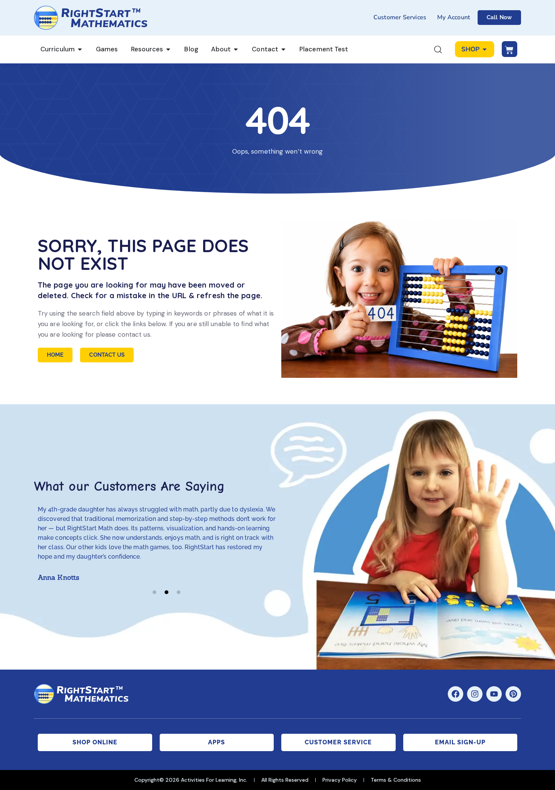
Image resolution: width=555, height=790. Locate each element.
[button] (154, 592)
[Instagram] (475, 694)
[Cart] (509, 49)
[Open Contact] (283, 49)
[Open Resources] (168, 49)
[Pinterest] (513, 694)
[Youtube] (494, 694)
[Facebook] (455, 694)
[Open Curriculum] (80, 49)
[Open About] (236, 49)
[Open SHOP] (484, 49)
